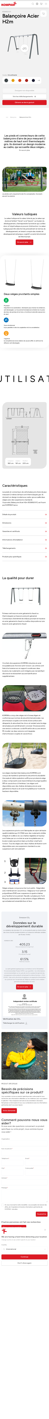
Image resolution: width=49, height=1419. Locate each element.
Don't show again (24, 1263)
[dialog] (24, 709)
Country (4, 1245)
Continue (24, 1257)
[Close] (45, 1229)
